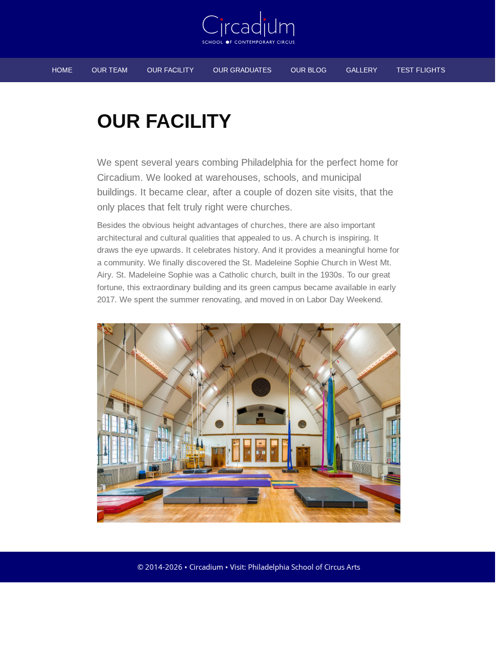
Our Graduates (242, 70)
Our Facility (170, 70)
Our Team (110, 70)
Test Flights (421, 70)
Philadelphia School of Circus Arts (304, 567)
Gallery (361, 70)
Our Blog (309, 70)
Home (62, 70)
